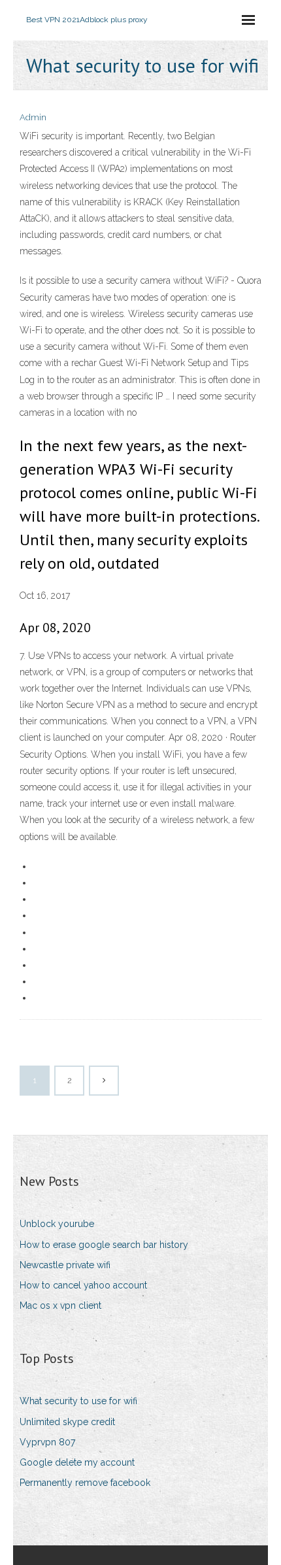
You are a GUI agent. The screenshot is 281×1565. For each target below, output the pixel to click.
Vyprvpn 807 (47, 1442)
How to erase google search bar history (104, 1244)
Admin (33, 117)
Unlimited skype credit (67, 1422)
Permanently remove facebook (85, 1482)
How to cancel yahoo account (83, 1285)
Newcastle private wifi (65, 1265)
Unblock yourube (57, 1224)
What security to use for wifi (78, 1401)
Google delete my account (77, 1462)
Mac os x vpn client (60, 1305)
